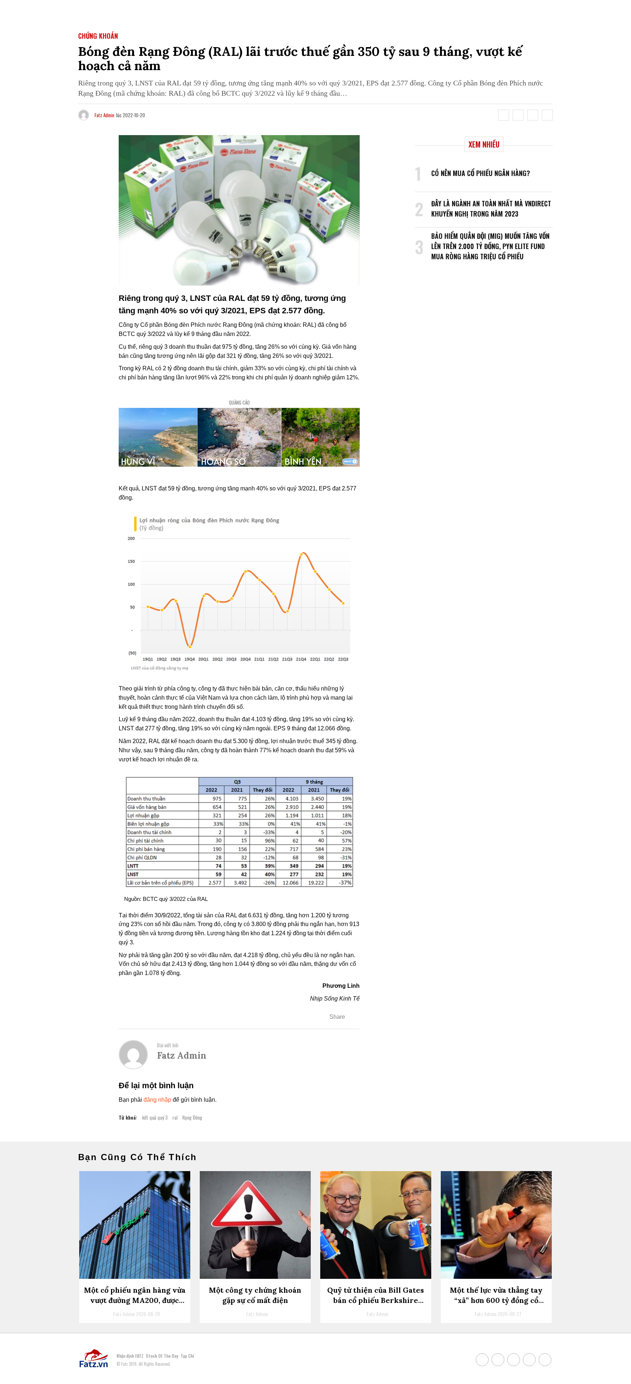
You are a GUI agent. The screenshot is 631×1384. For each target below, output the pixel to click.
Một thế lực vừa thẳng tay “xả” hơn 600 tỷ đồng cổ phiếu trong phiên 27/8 (496, 1300)
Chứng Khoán (98, 36)
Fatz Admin (104, 115)
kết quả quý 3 (155, 1117)
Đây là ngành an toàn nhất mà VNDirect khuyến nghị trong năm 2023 (491, 208)
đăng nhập (157, 1100)
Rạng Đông (192, 1117)
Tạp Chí (187, 1356)
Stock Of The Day (162, 1356)
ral (174, 1117)
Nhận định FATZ (130, 1356)
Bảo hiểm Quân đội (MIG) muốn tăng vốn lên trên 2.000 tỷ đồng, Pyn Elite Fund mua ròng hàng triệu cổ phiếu (490, 246)
